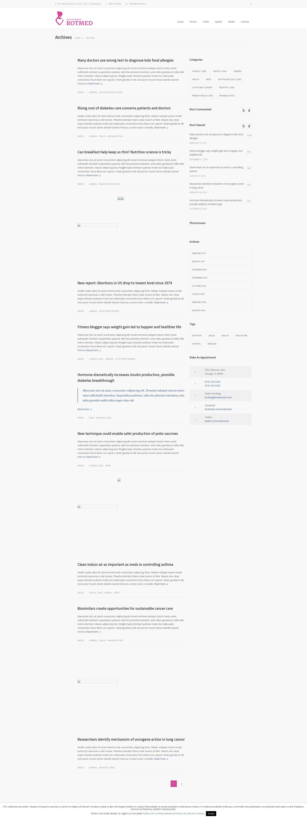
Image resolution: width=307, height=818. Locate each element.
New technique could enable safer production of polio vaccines (128, 433)
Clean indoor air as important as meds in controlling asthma (125, 564)
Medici (231, 21)
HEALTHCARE (241, 335)
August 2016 (198, 294)
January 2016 (198, 310)
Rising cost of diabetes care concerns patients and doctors (124, 108)
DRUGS (212, 335)
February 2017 (199, 253)
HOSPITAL (196, 343)
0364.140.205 (115, 4)
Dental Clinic (96, 592)
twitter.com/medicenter (217, 421)
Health (102, 136)
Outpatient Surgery (109, 311)
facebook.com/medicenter (218, 409)
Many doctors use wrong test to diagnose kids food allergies (126, 60)
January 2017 (198, 261)
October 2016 (199, 286)
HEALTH (225, 335)
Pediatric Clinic (104, 417)
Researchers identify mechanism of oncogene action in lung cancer (131, 739)
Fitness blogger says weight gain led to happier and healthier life (129, 326)
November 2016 (199, 277)
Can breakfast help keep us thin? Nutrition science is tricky (124, 151)
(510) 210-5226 (212, 385)
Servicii (193, 21)
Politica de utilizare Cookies (190, 813)
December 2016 (199, 269)
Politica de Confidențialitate (157, 813)
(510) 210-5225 (212, 381)
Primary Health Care (109, 184)
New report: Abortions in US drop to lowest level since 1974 (125, 282)
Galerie (218, 21)
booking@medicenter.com (218, 397)
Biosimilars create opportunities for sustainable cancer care (125, 608)
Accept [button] (211, 813)
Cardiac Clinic (96, 359)
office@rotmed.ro (137, 4)
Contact (245, 21)
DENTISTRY (197, 335)
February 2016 (199, 302)
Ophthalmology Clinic (111, 92)
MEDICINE (212, 343)
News (91, 417)
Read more (94, 83)
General (93, 92)
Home (78, 38)
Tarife (206, 21)
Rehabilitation (115, 136)
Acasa (180, 21)
